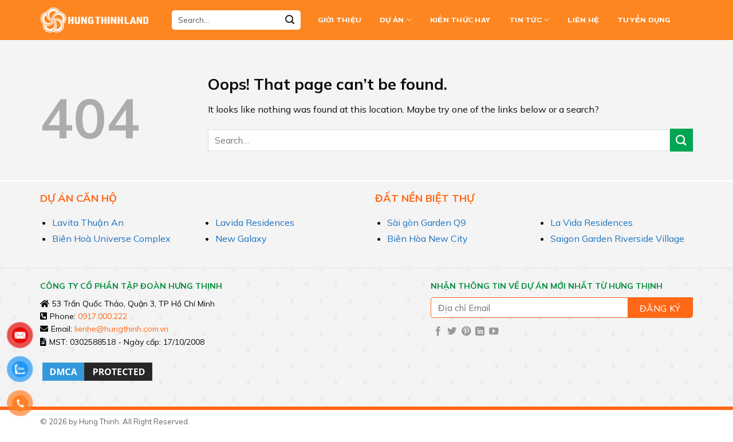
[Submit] (289, 20)
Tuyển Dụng (644, 20)
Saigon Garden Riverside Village (617, 238)
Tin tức (525, 20)
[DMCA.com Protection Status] (97, 370)
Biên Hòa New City (427, 238)
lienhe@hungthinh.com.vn (121, 329)
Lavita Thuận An (88, 222)
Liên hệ (583, 20)
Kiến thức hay (460, 20)
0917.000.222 (102, 316)
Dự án (392, 20)
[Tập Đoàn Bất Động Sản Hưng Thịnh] (97, 20)
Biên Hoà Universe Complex (111, 238)
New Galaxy (241, 238)
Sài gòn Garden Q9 (426, 222)
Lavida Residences (254, 222)
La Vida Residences (591, 222)
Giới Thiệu (340, 20)
